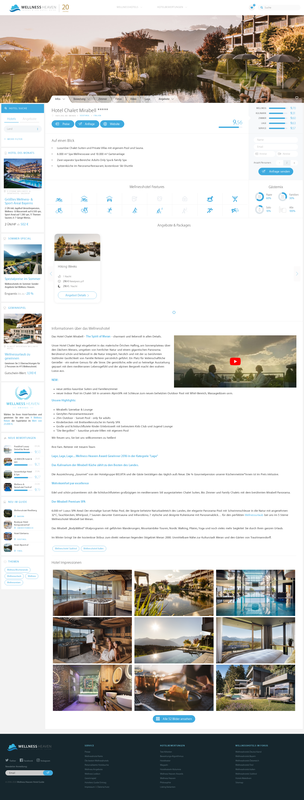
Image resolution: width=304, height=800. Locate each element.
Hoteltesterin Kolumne (170, 769)
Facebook (28, 761)
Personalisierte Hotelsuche (97, 765)
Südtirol (85, 116)
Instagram (45, 761)
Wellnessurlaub (254, 515)
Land (10, 129)
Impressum (90, 787)
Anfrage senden (279, 171)
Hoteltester (165, 760)
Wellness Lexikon (92, 773)
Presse (87, 751)
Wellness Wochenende (17, 570)
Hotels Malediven (243, 778)
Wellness (32, 576)
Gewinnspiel (90, 778)
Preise (66, 124)
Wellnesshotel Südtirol (66, 548)
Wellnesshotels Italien (245, 769)
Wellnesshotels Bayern (245, 756)
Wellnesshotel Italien (93, 548)
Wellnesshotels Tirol (244, 765)
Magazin (164, 765)
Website (115, 124)
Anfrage (90, 124)
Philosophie (165, 782)
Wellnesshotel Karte (94, 756)
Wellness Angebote (94, 769)
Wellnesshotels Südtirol (246, 773)
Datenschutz (103, 787)
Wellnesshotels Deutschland (248, 751)
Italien (97, 116)
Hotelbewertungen (170, 7)
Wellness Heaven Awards (171, 773)
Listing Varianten (167, 787)
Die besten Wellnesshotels (96, 760)
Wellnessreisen (14, 582)
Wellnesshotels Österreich (247, 760)
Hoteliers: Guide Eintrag (95, 782)
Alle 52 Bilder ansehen (177, 719)
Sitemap (239, 782)
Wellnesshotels (128, 7)
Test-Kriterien (166, 751)
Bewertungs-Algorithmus (171, 756)
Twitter (12, 761)
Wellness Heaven (168, 778)
